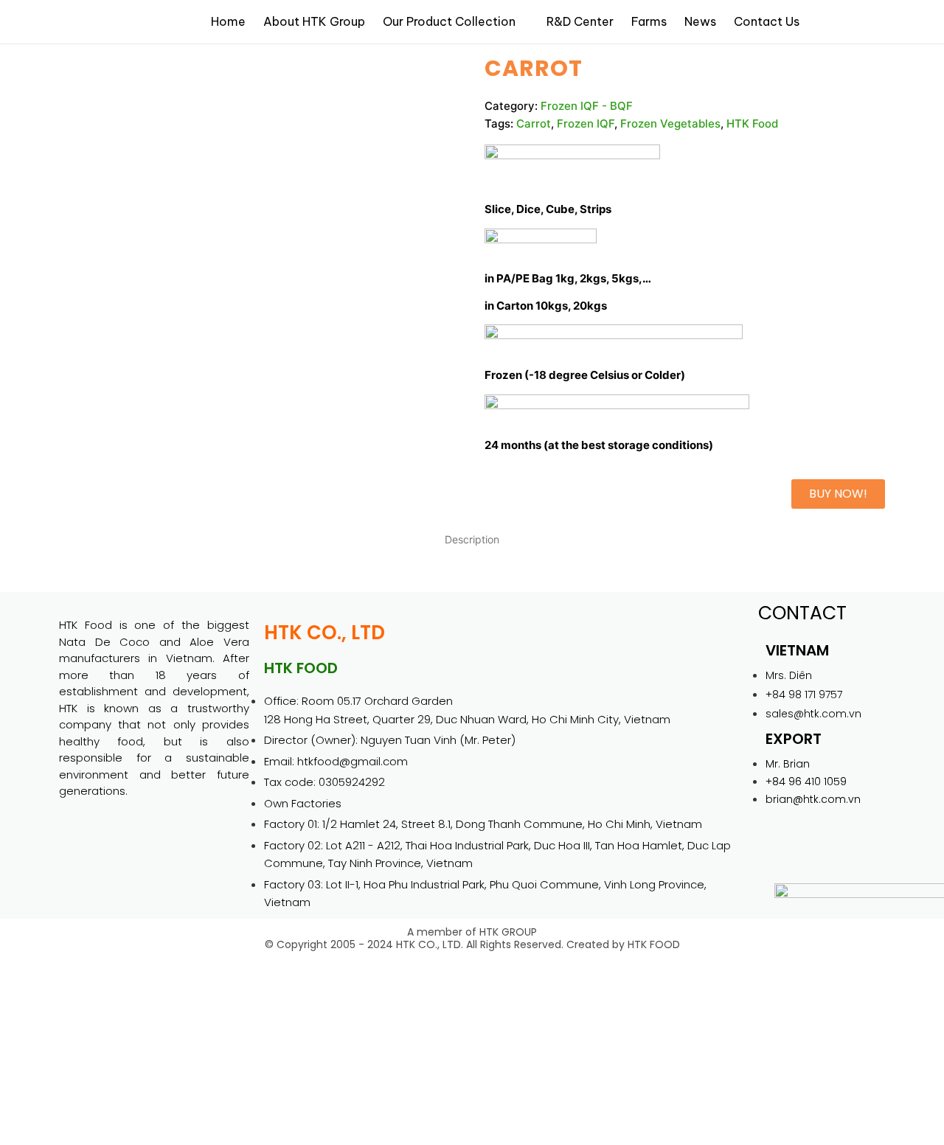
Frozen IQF (585, 123)
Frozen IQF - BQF (587, 106)
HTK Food (752, 123)
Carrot (533, 123)
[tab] (472, 538)
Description (472, 539)
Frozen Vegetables (670, 123)
